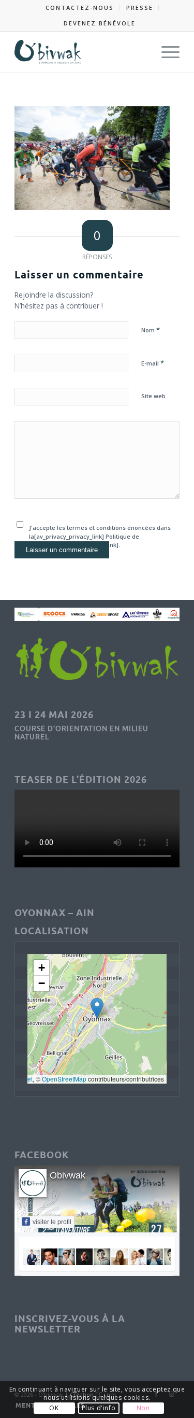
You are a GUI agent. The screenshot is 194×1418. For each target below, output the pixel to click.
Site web (153, 396)
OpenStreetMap (64, 1078)
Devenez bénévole (100, 23)
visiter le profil (52, 1222)
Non (143, 1407)
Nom (150, 329)
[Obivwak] (80, 52)
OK (53, 1407)
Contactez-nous (80, 7)
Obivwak (67, 1175)
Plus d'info (99, 1407)
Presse (139, 7)
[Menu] (165, 52)
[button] (97, 1008)
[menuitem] (80, 7)
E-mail (152, 363)
